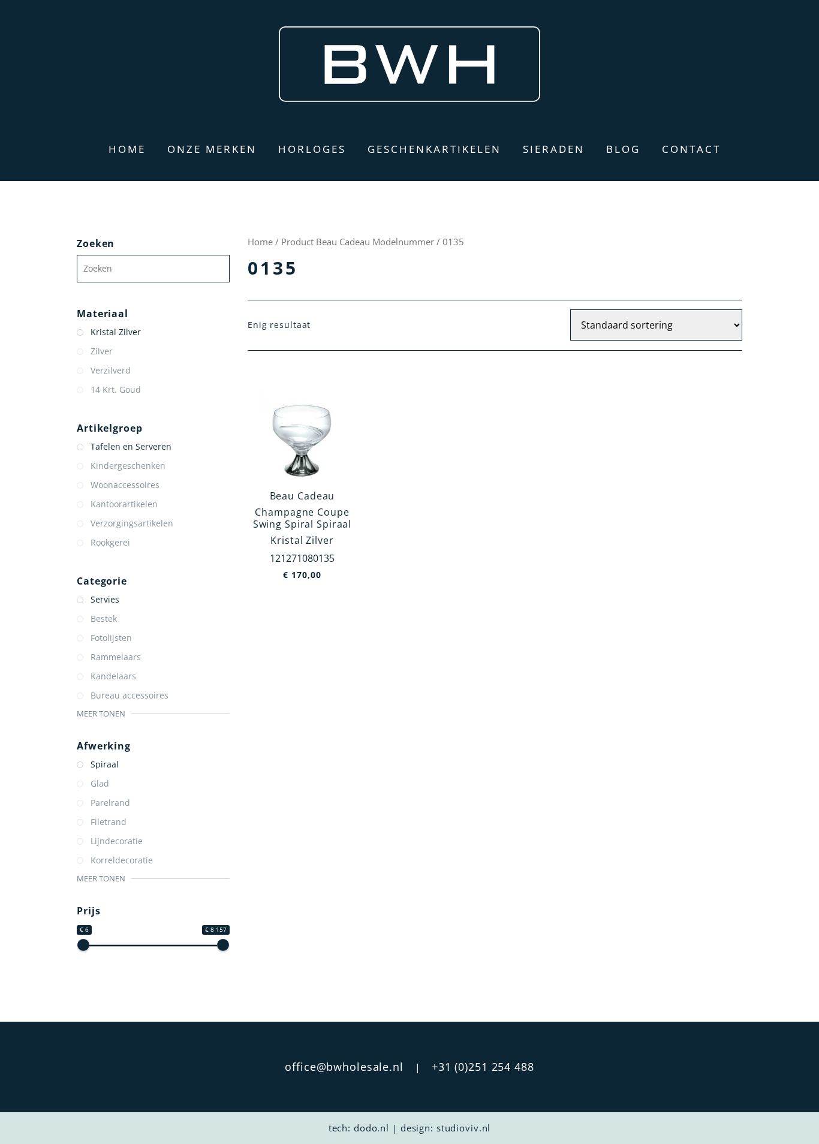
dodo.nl (371, 1128)
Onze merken (212, 149)
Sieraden (554, 149)
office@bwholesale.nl (344, 1066)
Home (127, 149)
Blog (623, 149)
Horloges (312, 149)
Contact (691, 149)
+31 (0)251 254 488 (483, 1066)
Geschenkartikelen (434, 149)
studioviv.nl (463, 1128)
